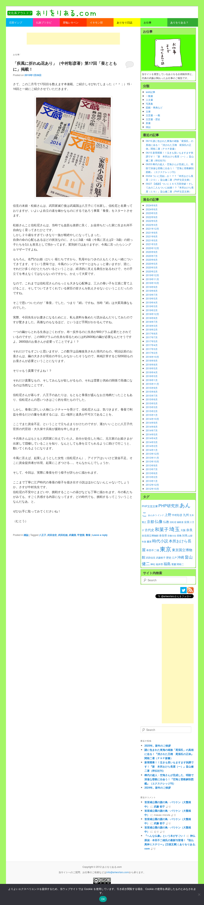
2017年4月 (152, 345)
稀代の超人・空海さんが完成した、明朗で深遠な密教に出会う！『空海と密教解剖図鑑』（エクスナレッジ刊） (169, 779)
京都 (150, 521)
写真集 (149, 103)
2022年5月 (152, 220)
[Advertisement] (73, 39)
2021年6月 (152, 236)
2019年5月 (152, 298)
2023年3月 (152, 213)
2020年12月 (152, 248)
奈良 (189, 530)
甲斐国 (80, 535)
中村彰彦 (177, 515)
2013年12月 (152, 453)
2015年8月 (152, 391)
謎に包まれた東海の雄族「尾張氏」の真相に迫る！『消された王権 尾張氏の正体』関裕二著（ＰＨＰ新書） (169, 754)
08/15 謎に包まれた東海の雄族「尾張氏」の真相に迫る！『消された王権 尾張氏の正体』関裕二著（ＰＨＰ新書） (169, 144)
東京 (165, 548)
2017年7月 (152, 337)
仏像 (159, 521)
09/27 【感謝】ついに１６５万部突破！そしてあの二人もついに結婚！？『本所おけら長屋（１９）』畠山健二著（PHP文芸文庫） (170, 187)
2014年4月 (152, 438)
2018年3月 (152, 325)
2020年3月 (152, 267)
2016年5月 (152, 368)
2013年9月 (152, 465)
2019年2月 (152, 310)
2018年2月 (152, 329)
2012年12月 (152, 484)
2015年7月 (152, 395)
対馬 (184, 535)
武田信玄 (52, 535)
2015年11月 (152, 383)
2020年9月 (152, 252)
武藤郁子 (161, 557)
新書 (148, 123)
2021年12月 (152, 228)
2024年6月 (152, 209)
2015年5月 (152, 403)
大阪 (183, 530)
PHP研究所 (168, 505)
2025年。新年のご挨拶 (157, 745)
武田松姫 (63, 535)
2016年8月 (152, 364)
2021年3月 (152, 244)
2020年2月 (152, 271)
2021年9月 (152, 232)
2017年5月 (152, 341)
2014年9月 (152, 422)
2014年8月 (152, 426)
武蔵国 (72, 535)
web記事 (150, 92)
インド (160, 515)
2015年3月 (152, 407)
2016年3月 (152, 376)
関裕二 (180, 564)
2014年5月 (152, 434)
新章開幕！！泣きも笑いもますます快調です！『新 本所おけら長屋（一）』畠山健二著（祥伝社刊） (169, 766)
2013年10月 (152, 461)
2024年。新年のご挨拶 (157, 787)
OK (103, 899)
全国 (186, 522)
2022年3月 (152, 224)
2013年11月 (152, 457)
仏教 (166, 522)
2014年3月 (152, 442)
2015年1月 (152, 414)
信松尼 (173, 522)
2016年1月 (152, 380)
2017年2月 (152, 352)
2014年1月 (152, 450)
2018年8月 (152, 318)
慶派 (149, 541)
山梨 (190, 535)
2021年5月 (152, 240)
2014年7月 (152, 430)
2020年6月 (152, 259)
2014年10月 (152, 418)
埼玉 (174, 529)
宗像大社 (172, 535)
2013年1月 (152, 481)
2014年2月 (152, 446)
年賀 (144, 541)
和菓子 (162, 529)
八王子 (42, 535)
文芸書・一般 (153, 115)
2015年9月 (152, 387)
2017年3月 (152, 349)
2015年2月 (152, 411)
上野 (168, 514)
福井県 (159, 564)
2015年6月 (152, 399)
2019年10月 (152, 283)
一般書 (149, 96)
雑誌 (26, 535)
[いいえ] (199, 894)
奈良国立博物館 (150, 535)
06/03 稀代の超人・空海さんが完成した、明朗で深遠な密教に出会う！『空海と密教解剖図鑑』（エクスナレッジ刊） (170, 168)
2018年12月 (152, 314)
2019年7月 (152, 294)
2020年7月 (152, 255)
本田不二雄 (152, 550)
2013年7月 (152, 469)
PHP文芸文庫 (150, 506)
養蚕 (88, 535)
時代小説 (160, 541)
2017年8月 (152, 333)
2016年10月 (152, 356)
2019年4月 (152, 302)
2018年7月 (152, 321)
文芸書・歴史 (153, 119)
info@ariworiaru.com (117, 872)
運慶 (173, 564)
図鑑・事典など (154, 107)
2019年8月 (152, 290)
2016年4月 (152, 372)
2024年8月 (152, 205)
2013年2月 (152, 477)
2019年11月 (152, 279)
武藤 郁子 (159, 806)
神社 (152, 564)
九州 (186, 515)
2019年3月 (152, 306)
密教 (179, 535)
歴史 (168, 557)
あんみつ (152, 515)
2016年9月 (152, 360)
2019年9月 (152, 287)
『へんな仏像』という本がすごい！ (165, 836)
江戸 (174, 557)
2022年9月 (152, 217)
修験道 (180, 522)
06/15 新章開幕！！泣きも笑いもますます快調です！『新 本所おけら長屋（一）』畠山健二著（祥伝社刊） (170, 156)
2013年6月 (152, 473)
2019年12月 (152, 275)
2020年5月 (152, 263)
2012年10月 (152, 488)
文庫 (148, 111)
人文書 (149, 99)
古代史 (149, 530)
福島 (167, 563)
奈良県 (163, 535)
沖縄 (180, 557)
